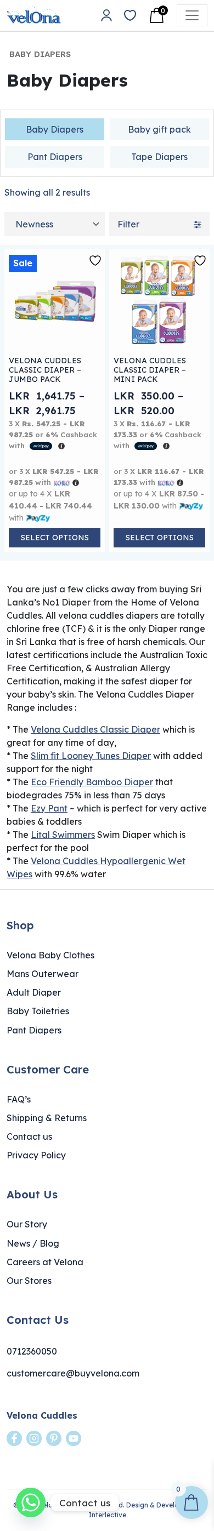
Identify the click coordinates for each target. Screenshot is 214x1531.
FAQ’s (19, 1099)
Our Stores (29, 1280)
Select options (55, 537)
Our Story (27, 1224)
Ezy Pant (49, 808)
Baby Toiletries (38, 1011)
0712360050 (32, 1351)
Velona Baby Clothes (50, 955)
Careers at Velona (45, 1261)
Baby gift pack (159, 129)
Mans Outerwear (42, 973)
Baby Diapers (54, 129)
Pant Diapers (54, 156)
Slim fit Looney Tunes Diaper (91, 755)
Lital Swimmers (63, 834)
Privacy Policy (36, 1155)
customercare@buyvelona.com (73, 1373)
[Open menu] (192, 15)
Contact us (29, 1136)
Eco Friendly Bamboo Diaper (92, 781)
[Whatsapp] (31, 1502)
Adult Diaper (34, 992)
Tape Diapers (159, 156)
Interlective (107, 1515)
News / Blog (33, 1243)
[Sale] (54, 299)
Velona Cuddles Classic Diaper (95, 729)
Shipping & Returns (47, 1117)
